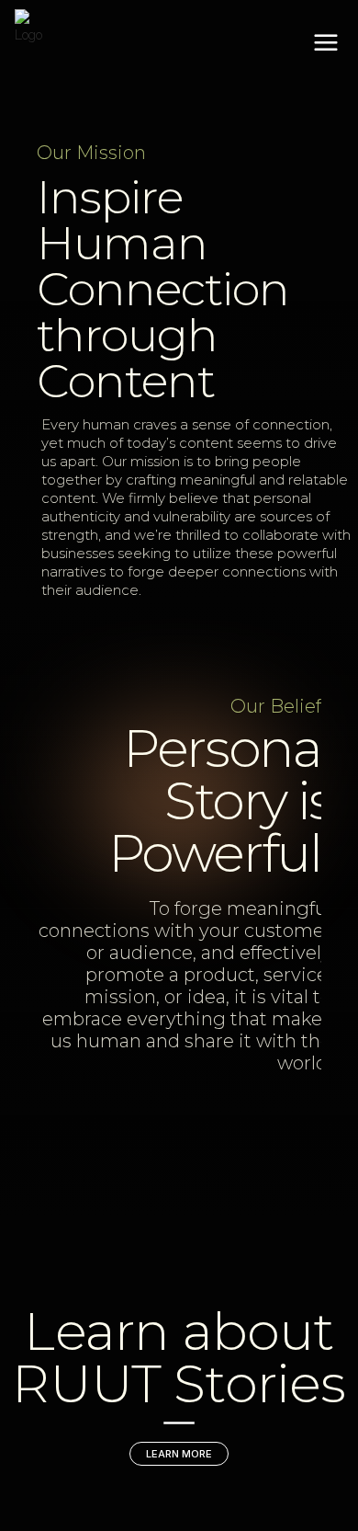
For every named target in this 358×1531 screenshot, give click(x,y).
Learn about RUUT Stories (178, 1357)
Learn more (179, 1453)
